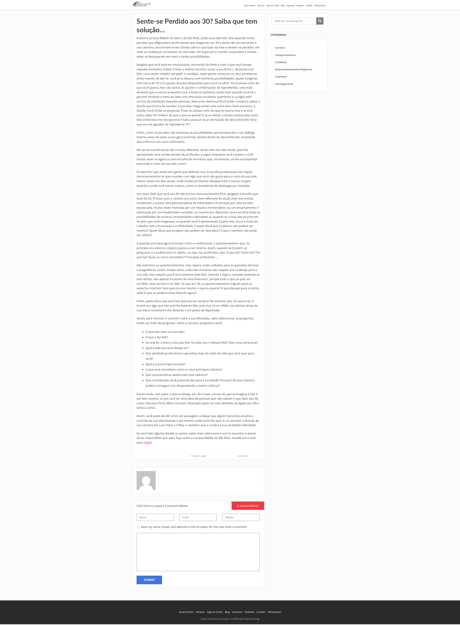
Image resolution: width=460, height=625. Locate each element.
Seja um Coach (272, 6)
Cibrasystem (319, 6)
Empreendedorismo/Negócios (293, 69)
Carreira (242, 456)
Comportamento (285, 55)
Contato (309, 6)
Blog (283, 6)
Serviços (261, 6)
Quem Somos (250, 6)
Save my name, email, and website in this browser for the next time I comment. (194, 527)
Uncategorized (284, 84)
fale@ (148, 442)
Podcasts (300, 6)
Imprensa (291, 6)
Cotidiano (281, 62)
